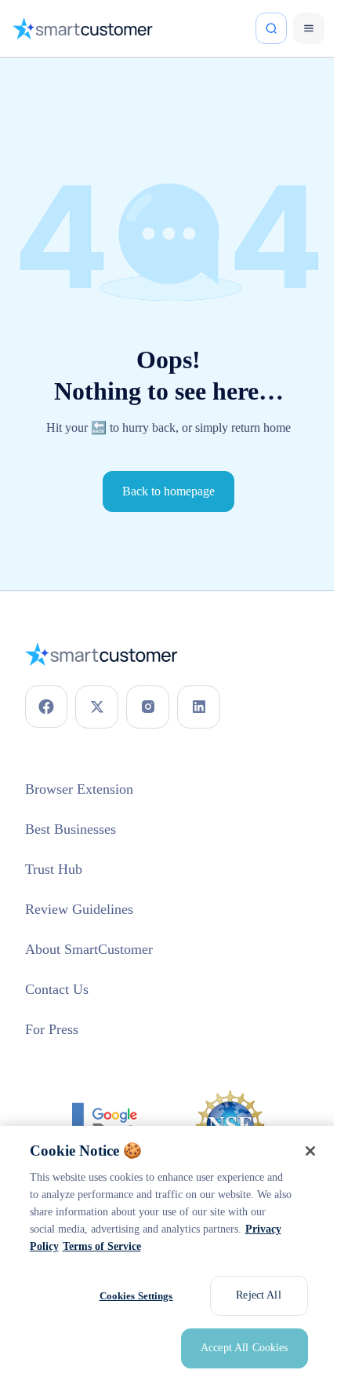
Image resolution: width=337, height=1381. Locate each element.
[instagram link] (147, 704)
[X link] (96, 704)
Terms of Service (113, 1246)
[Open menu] (297, 28)
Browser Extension (87, 786)
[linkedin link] (198, 704)
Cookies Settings (132, 1295)
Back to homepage (163, 489)
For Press (55, 1026)
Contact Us (62, 986)
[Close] (298, 1133)
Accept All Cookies (227, 1347)
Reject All (248, 1295)
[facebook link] (46, 704)
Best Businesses (78, 826)
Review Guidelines (85, 906)
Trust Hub (57, 866)
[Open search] (259, 28)
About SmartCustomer (99, 946)
